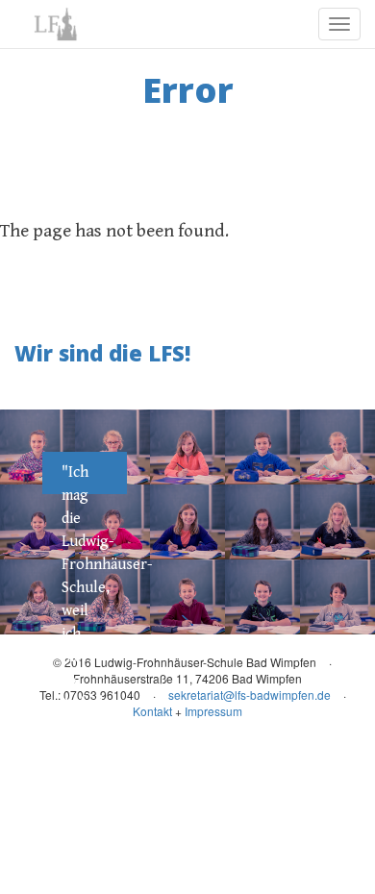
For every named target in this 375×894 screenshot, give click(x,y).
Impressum (213, 711)
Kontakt (152, 711)
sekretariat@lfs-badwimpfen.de (249, 694)
